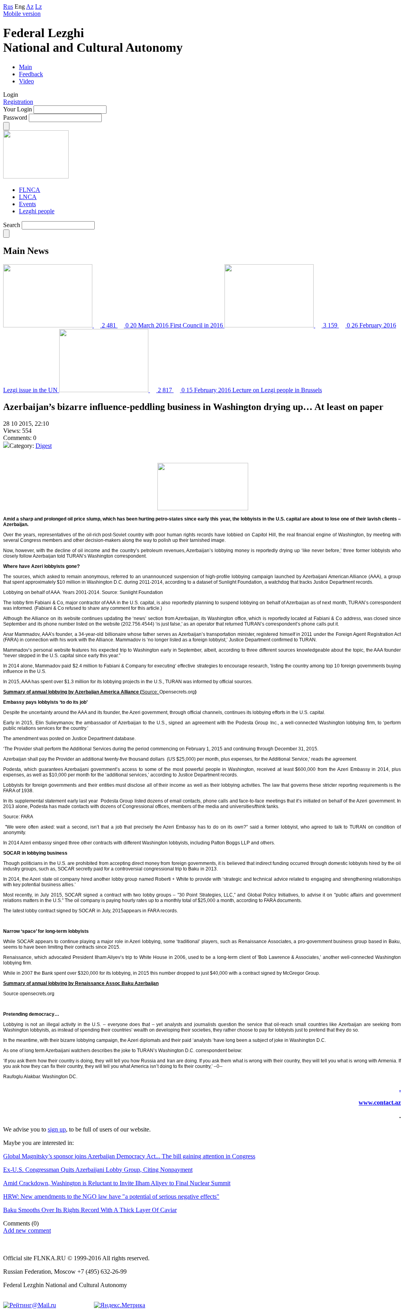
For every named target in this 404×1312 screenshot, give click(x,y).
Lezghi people (36, 211)
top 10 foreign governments (355, 666)
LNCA (28, 197)
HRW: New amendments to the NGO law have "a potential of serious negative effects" (111, 1196)
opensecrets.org (37, 993)
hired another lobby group (109, 879)
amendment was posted (38, 738)
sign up (57, 1129)
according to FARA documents (268, 900)
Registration (18, 101)
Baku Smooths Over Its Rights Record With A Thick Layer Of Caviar (90, 1210)
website (72, 618)
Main (25, 67)
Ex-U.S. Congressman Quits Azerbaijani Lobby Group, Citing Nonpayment (98, 1169)
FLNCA (29, 189)
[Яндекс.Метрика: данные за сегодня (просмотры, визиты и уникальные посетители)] (119, 1305)
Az (30, 6)
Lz (38, 6)
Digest (44, 445)
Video (26, 81)
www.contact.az (380, 1102)
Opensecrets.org (177, 692)
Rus (8, 6)
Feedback (31, 74)
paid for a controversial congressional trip (138, 869)
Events (27, 204)
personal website (52, 650)
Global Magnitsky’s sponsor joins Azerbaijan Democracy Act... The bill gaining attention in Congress (129, 1156)
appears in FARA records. (150, 911)
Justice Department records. (208, 775)
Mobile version (22, 13)
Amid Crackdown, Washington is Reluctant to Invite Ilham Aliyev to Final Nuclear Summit (116, 1183)
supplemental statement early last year (57, 801)
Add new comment (27, 1230)
